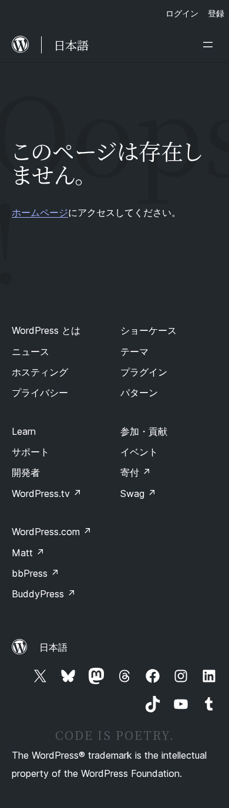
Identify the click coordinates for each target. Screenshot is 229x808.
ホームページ (40, 212)
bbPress (35, 573)
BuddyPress (44, 594)
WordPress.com (52, 531)
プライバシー (40, 392)
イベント (139, 452)
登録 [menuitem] (216, 13)
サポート (30, 452)
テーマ (134, 351)
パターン (139, 392)
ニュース (30, 351)
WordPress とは (46, 330)
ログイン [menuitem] (182, 13)
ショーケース (148, 330)
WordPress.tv (47, 493)
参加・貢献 (143, 431)
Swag (138, 493)
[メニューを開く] (210, 44)
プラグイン (143, 372)
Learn (24, 431)
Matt (28, 553)
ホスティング (40, 372)
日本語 (53, 647)
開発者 (26, 472)
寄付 (135, 472)
